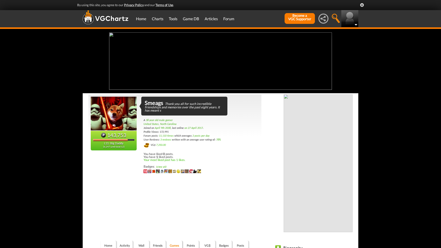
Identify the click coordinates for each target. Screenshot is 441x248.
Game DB (191, 18)
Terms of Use (164, 5)
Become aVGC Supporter (299, 17)
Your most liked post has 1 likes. (164, 160)
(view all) (161, 166)
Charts (157, 18)
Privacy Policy (134, 5)
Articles (211, 18)
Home (141, 18)
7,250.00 (161, 145)
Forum (228, 18)
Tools (173, 18)
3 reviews (165, 139)
